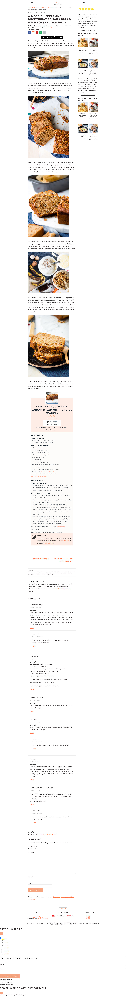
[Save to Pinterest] (37, 32)
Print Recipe (59, 37)
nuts (49, 574)
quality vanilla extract (48, 471)
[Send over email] (41, 32)
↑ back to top (63, 908)
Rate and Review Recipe (9, 976)
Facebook (88, 917)
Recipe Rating (32, 846)
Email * (2, 970)
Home (29, 7)
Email (30, 883)
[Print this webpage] (45, 32)
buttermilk (42, 574)
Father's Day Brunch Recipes (63, 571)
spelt (52, 574)
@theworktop (49, 543)
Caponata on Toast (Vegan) (40, 559)
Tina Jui (57, 589)
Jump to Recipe (47, 37)
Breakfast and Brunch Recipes (39, 7)
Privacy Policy (37, 916)
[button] (49, 416)
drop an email (66, 589)
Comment (31, 852)
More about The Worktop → (88, 30)
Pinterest (88, 916)
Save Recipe (53, 424)
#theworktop (65, 540)
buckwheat (37, 574)
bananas (32, 574)
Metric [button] (44, 476)
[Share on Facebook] (30, 32)
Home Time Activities (43, 918)
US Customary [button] (36, 476)
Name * (2, 964)
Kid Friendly (72, 571)
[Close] (1, 933)
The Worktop (60, 527)
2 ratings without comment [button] (48, 834)
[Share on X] (34, 32)
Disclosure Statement (37, 917)
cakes (46, 574)
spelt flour (40, 448)
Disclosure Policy (47, 27)
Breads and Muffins (53, 7)
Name (30, 877)
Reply (32, 628)
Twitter (88, 918)
